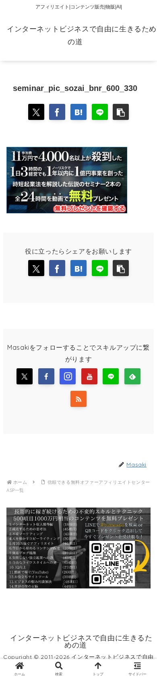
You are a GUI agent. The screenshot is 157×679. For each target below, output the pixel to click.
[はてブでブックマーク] (78, 112)
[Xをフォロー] (25, 376)
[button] (121, 112)
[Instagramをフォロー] (68, 376)
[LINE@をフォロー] (111, 376)
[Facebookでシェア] (57, 112)
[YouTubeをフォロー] (89, 376)
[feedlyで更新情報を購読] (132, 376)
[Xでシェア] (36, 112)
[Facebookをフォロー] (46, 376)
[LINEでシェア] (100, 112)
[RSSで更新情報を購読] (78, 399)
